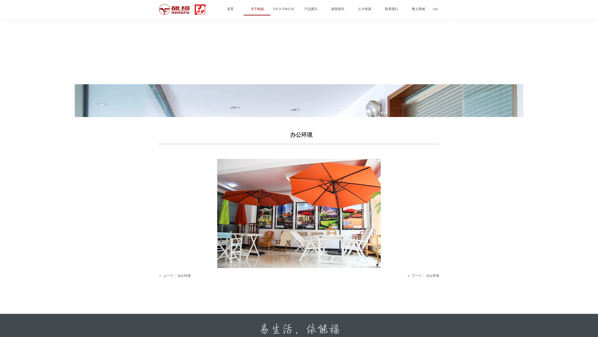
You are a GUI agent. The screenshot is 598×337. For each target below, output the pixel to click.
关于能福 (257, 9)
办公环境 (177, 276)
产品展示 (310, 9)
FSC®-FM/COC (284, 9)
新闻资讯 (337, 9)
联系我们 (391, 9)
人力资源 (364, 9)
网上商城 (418, 9)
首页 (230, 9)
